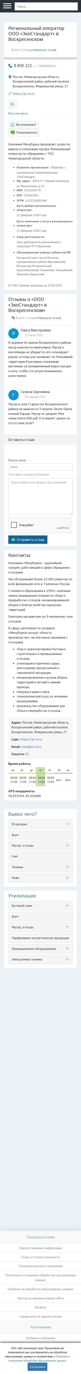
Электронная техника (27, 959)
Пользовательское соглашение (40, 1266)
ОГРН (21, 200)
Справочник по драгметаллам (40, 1316)
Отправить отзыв (30, 539)
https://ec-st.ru (23, 93)
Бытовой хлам (22, 905)
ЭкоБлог (40, 1307)
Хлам (15, 878)
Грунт (15, 835)
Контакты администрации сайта (41, 1298)
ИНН (20, 190)
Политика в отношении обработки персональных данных (40, 1277)
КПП (20, 195)
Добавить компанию (40, 1338)
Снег (15, 856)
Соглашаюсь (37, 1367)
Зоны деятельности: (31, 237)
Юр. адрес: (24, 181)
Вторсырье (19, 824)
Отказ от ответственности (40, 1257)
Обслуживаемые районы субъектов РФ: (44, 252)
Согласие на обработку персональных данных (40, 1289)
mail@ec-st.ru (31, 747)
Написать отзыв (44, 50)
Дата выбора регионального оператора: (36, 208)
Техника (17, 867)
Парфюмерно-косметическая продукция (40, 938)
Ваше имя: (17, 460)
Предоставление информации (40, 1248)
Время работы (19, 764)
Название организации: (33, 167)
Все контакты (18, 113)
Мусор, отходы (22, 845)
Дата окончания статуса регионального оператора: (44, 223)
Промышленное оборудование (34, 949)
